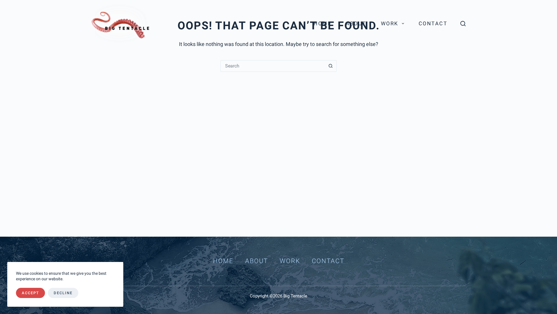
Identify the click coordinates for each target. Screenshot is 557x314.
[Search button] (331, 66)
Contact (433, 23)
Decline (63, 293)
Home (322, 23)
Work (389, 23)
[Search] (463, 23)
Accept (30, 293)
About (356, 23)
